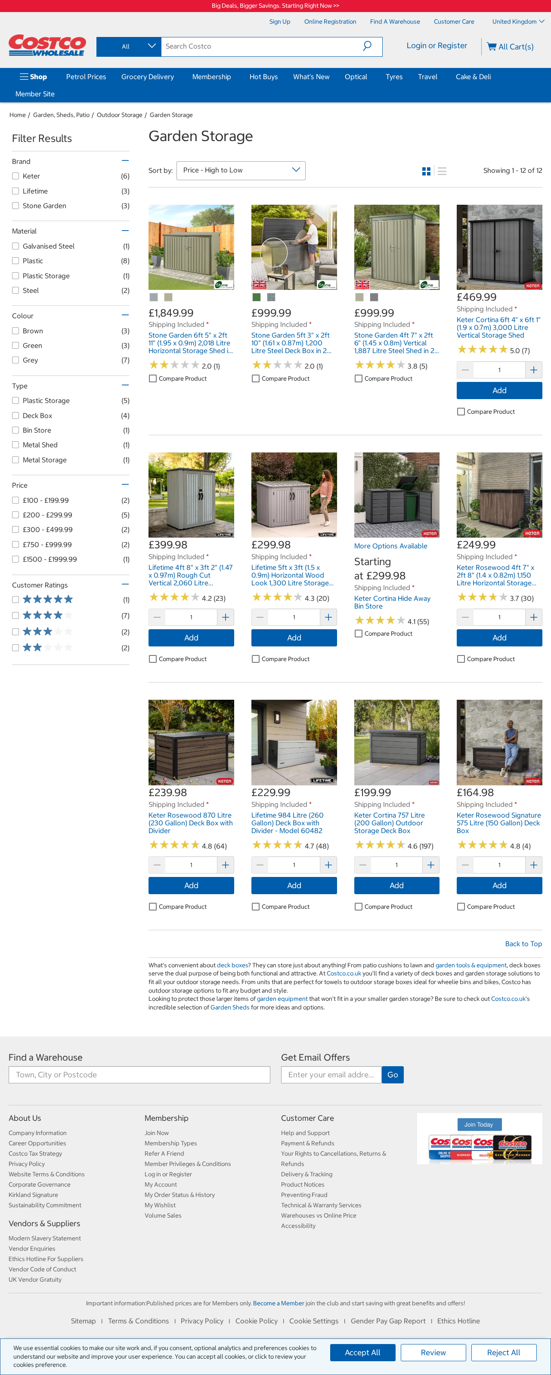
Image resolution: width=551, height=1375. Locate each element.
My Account (161, 1184)
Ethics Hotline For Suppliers (46, 1259)
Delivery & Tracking (306, 1174)
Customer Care (307, 1118)
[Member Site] (56, 93)
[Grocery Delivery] (175, 76)
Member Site (35, 93)
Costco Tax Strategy (35, 1153)
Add (499, 390)
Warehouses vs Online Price (318, 1215)
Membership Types (171, 1143)
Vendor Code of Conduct (42, 1269)
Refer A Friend (164, 1153)
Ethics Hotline (458, 1321)
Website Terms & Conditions (47, 1174)
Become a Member (278, 1303)
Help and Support (305, 1133)
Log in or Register (168, 1174)
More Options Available (390, 545)
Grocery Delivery (147, 76)
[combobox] (128, 46)
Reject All (503, 1352)
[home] (47, 45)
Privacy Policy (27, 1164)
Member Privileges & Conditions (188, 1164)
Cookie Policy (256, 1321)
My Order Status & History (180, 1195)
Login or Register (437, 45)
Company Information (38, 1133)
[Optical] (369, 76)
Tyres (394, 76)
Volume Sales (163, 1215)
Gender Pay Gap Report (388, 1321)
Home (17, 115)
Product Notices (303, 1184)
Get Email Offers (315, 1057)
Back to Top (523, 943)
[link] (191, 285)
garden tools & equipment (471, 965)
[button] (372, 46)
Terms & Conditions (138, 1321)
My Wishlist (160, 1205)
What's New (311, 76)
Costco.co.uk (344, 973)
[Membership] (233, 76)
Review (433, 1352)
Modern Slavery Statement (45, 1238)
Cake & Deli (473, 76)
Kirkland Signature (33, 1195)
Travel (427, 76)
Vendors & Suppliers (44, 1223)
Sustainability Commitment (45, 1205)
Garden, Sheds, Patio (61, 115)
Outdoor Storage (119, 115)
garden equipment (282, 999)
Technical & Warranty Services (321, 1205)
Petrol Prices (86, 76)
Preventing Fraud (304, 1195)
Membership (211, 76)
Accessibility (298, 1226)
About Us (25, 1118)
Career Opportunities (37, 1143)
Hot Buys (264, 76)
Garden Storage (171, 115)
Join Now (157, 1133)
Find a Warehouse (46, 1057)
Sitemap (83, 1321)
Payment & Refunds (307, 1143)
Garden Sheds (230, 1007)
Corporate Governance (40, 1184)
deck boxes (232, 965)
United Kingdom (514, 21)
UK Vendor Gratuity (35, 1279)
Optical (356, 76)
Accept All (363, 1352)
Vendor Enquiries (32, 1248)
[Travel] (439, 76)
